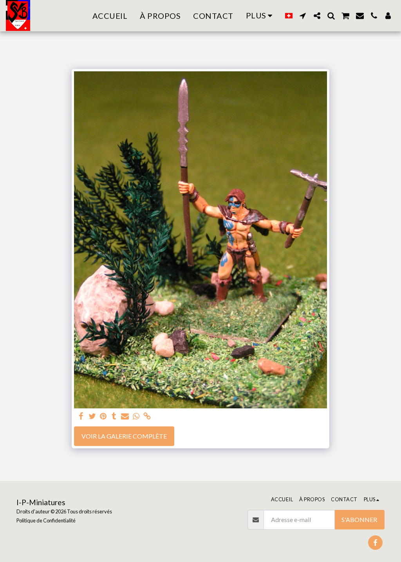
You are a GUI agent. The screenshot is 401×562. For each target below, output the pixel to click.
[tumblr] (114, 416)
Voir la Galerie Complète (124, 436)
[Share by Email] (125, 416)
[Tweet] (92, 416)
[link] (147, 416)
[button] (302, 16)
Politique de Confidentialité (46, 520)
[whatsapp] (136, 416)
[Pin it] (103, 416)
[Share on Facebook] (81, 416)
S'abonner (359, 519)
